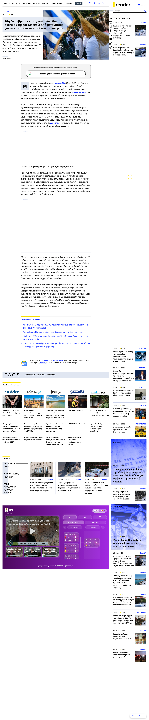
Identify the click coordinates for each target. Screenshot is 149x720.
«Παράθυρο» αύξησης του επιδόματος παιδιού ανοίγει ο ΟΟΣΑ (11, 439)
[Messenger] (110, 39)
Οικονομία (26, 3)
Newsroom (8, 477)
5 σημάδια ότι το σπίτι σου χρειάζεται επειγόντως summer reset (99, 413)
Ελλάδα (36, 3)
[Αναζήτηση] (145, 11)
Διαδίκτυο (54, 123)
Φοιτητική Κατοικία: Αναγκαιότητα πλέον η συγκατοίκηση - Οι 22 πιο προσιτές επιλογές (12, 427)
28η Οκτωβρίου (78, 92)
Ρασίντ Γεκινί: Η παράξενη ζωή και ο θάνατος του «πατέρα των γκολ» (53, 332)
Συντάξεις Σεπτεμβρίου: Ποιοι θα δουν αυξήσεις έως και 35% (11, 413)
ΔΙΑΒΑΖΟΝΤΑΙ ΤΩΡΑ (30, 319)
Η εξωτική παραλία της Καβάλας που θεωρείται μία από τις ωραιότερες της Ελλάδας (33, 427)
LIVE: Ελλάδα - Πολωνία (77, 424)
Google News (57, 360)
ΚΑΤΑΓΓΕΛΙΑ (30, 375)
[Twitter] (103, 3)
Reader (45, 360)
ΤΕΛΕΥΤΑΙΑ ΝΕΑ (121, 18)
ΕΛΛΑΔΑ (6, 11)
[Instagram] (99, 3)
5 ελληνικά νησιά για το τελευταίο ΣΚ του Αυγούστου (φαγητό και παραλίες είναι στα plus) (55, 414)
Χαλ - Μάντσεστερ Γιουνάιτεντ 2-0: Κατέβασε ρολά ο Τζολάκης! (74, 440)
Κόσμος (45, 3)
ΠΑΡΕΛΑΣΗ (52, 375)
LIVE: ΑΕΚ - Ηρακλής (75, 410)
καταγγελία (60, 83)
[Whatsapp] (110, 43)
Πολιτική (16, 3)
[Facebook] (95, 3)
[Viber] (110, 47)
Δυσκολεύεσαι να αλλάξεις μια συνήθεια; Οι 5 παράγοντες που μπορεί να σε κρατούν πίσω (55, 441)
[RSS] (90, 3)
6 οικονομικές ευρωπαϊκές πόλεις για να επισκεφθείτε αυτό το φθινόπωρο (33, 414)
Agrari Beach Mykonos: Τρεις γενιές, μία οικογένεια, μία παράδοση (98, 427)
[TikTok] (108, 3)
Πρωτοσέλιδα (57, 3)
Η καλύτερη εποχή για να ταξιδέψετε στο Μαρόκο (33, 438)
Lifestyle (69, 3)
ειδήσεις (42, 363)
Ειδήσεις (6, 3)
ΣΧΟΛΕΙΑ (41, 375)
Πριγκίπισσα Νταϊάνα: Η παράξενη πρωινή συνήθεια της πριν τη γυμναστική (55, 427)
